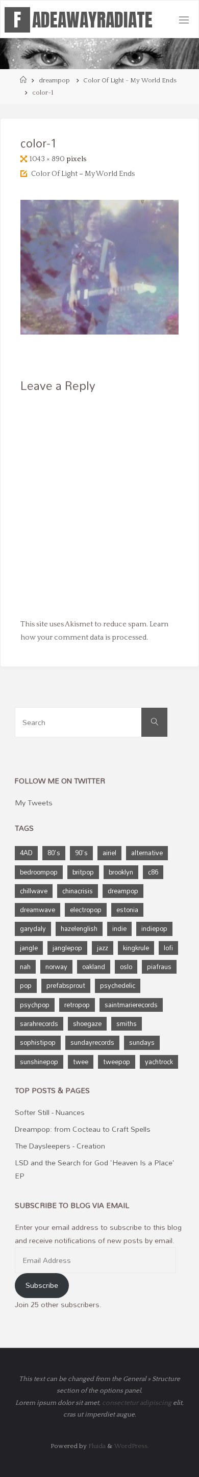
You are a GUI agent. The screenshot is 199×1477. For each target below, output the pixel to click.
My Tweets (34, 802)
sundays (142, 1042)
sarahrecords (39, 1023)
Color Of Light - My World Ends (130, 80)
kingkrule (136, 947)
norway (56, 966)
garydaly (33, 928)
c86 (153, 872)
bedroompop (39, 872)
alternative (147, 852)
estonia (127, 909)
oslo (126, 966)
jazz (102, 947)
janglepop (67, 947)
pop (26, 985)
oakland (93, 966)
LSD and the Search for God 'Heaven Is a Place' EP (95, 1169)
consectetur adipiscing (136, 1402)
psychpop (34, 1004)
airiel (109, 852)
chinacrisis (77, 890)
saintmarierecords (131, 1004)
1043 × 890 (48, 159)
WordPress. (131, 1446)
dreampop (54, 80)
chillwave (33, 890)
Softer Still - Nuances (50, 1112)
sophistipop (38, 1042)
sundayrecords (92, 1042)
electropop (86, 909)
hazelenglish (79, 928)
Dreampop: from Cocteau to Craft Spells (83, 1129)
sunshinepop (39, 1061)
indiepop (154, 928)
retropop (77, 1004)
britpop (83, 872)
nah (25, 966)
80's (53, 852)
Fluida (96, 1446)
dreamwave (37, 909)
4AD (26, 852)
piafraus (159, 966)
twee (80, 1061)
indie (119, 928)
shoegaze (87, 1023)
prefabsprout (65, 985)
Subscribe (42, 1285)
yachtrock (159, 1061)
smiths (126, 1023)
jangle (29, 947)
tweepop (116, 1061)
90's (81, 852)
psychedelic (117, 985)
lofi (168, 947)
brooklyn (121, 872)
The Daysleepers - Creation (60, 1145)
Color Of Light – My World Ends (83, 174)
